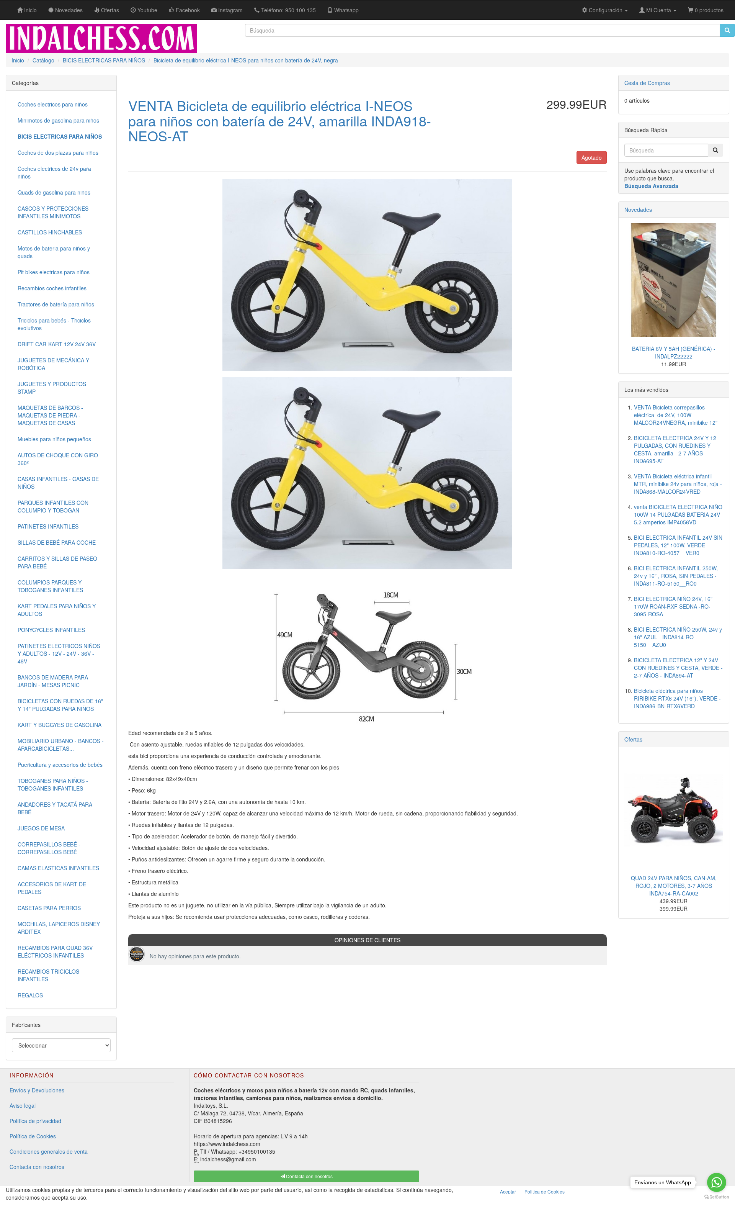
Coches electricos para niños (53, 104)
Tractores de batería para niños (56, 304)
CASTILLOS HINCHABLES (50, 232)
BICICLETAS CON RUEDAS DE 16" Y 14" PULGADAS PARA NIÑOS (60, 704)
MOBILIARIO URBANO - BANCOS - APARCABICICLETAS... (61, 744)
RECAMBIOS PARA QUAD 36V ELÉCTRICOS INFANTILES (55, 951)
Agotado (591, 157)
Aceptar (508, 1191)
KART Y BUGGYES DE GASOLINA (59, 725)
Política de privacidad (35, 1121)
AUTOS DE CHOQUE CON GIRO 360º (58, 459)
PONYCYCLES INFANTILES (51, 630)
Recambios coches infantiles (52, 288)
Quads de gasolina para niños (54, 192)
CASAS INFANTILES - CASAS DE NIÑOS (58, 482)
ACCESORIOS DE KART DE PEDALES (52, 888)
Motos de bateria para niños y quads (54, 252)
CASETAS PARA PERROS (49, 908)
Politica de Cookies (544, 1191)
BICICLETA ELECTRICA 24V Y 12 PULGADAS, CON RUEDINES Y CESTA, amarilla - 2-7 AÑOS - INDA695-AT (675, 449)
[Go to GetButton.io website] (716, 1197)
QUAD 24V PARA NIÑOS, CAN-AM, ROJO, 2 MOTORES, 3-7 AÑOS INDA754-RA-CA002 (674, 885)
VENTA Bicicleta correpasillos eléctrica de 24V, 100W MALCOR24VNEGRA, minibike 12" (675, 414)
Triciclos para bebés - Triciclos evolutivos (54, 324)
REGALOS (30, 995)
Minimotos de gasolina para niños (58, 120)
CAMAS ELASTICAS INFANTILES (58, 868)
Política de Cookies (33, 1136)
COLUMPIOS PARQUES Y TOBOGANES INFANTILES (50, 586)
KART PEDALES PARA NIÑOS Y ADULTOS (57, 609)
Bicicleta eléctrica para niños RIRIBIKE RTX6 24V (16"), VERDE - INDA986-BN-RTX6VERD (677, 698)
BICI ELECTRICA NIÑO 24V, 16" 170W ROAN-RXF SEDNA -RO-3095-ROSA (673, 606)
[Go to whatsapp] (716, 1182)
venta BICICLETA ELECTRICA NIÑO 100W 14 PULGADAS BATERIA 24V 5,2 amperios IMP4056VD (678, 514)
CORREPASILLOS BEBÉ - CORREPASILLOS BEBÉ (49, 848)
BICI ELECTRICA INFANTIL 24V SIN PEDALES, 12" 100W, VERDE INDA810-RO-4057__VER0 (678, 545)
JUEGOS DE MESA (41, 828)
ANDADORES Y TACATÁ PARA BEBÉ (55, 808)
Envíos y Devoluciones (37, 1090)
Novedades (638, 209)
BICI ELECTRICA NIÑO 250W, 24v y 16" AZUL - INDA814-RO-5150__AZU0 (678, 636)
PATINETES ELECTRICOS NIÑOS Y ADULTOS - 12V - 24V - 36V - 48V (59, 653)
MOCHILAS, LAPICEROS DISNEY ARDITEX (59, 927)
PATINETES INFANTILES (48, 526)
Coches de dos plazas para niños (58, 152)
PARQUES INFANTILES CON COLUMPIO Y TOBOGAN (53, 506)
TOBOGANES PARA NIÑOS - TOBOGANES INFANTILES (53, 784)
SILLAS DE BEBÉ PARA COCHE (57, 542)
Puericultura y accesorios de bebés (60, 764)
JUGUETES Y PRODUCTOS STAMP (52, 387)
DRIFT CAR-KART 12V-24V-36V (57, 344)
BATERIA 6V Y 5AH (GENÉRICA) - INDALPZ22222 (673, 352)
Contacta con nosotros (37, 1167)
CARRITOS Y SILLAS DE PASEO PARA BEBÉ (57, 562)
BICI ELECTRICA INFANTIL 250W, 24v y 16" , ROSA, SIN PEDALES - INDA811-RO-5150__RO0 (676, 575)
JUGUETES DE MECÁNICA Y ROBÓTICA (53, 364)
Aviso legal (23, 1105)
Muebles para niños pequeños (54, 439)
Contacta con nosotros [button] (309, 1176)
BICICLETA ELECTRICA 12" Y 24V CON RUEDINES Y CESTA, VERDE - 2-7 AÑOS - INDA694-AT (678, 667)
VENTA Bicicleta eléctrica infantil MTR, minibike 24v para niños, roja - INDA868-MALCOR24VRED (678, 483)
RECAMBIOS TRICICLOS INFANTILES (48, 975)
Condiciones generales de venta (49, 1151)
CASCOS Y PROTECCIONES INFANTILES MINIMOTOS (53, 212)
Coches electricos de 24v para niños (54, 172)
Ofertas (633, 739)
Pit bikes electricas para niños (54, 272)
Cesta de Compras (647, 83)
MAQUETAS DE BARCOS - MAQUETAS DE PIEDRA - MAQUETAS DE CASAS (50, 415)
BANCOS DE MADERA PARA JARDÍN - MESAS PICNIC (53, 681)
